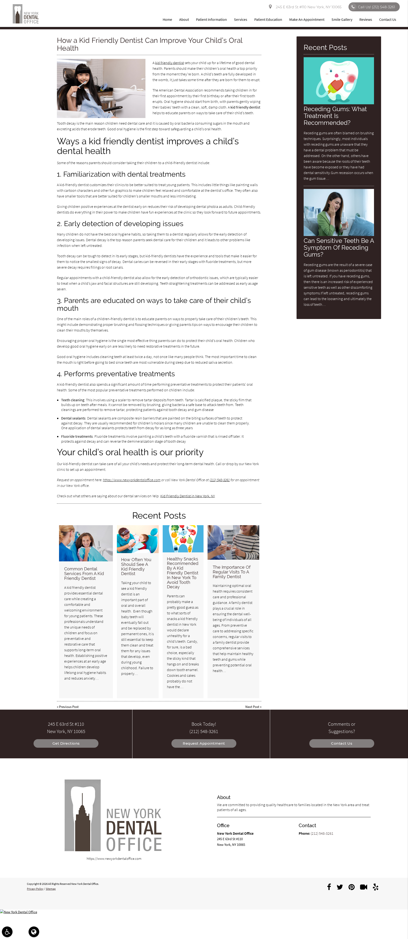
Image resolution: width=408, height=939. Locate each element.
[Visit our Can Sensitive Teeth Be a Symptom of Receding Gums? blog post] (339, 234)
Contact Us (387, 19)
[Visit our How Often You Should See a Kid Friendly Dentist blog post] (138, 539)
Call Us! (376, 7)
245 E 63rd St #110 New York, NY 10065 (307, 7)
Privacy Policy (35, 889)
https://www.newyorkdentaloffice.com (132, 479)
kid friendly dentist (169, 62)
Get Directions (66, 743)
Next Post (252, 706)
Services (240, 19)
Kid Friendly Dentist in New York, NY (187, 496)
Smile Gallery (342, 19)
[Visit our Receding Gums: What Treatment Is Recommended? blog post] (339, 103)
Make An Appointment (306, 19)
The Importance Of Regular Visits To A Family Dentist (232, 572)
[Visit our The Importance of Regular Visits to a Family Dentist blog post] (233, 542)
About (184, 19)
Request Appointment (204, 743)
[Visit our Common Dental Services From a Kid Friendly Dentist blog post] (86, 543)
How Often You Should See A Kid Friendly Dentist (136, 566)
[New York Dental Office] (204, 912)
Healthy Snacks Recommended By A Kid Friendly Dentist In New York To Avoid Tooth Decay (182, 573)
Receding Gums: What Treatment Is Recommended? (335, 115)
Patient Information (211, 19)
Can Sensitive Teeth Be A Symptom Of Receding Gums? (339, 247)
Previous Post (69, 706)
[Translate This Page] (34, 931)
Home (167, 19)
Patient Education (268, 19)
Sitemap (51, 889)
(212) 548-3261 (219, 479)
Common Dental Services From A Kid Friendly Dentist (84, 573)
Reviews (365, 19)
